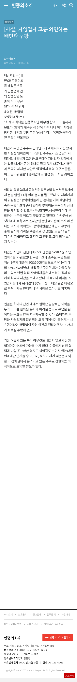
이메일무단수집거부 (54, 624)
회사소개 (8, 614)
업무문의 (51, 614)
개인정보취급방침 (13, 624)
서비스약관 (32, 624)
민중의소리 (10, 58)
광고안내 (37, 614)
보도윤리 (22, 614)
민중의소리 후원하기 (59, 637)
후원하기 (65, 614)
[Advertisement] (38, 506)
